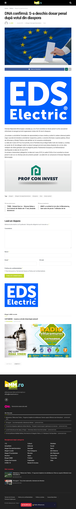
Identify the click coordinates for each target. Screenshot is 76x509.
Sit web (41, 260)
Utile (51, 460)
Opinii (29, 455)
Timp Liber (53, 458)
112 (6, 443)
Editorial (30, 446)
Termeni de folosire (10, 497)
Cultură (30, 443)
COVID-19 (8, 463)
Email (7, 260)
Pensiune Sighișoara (10, 499)
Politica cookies (40, 497)
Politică (11, 8)
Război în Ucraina (33, 463)
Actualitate (8, 446)
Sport (52, 448)
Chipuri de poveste (10, 460)
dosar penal (47, 196)
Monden (30, 453)
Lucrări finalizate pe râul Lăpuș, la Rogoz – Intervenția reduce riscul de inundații (26, 429)
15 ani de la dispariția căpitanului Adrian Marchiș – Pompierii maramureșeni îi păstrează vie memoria (32, 426)
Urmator (17, 364)
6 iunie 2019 (20, 23)
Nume (7, 252)
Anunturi (7, 455)
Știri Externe (54, 451)
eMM (11, 23)
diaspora (35, 196)
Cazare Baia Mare (52, 497)
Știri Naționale (54, 453)
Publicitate (31, 460)
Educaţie (30, 448)
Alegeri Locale (9, 451)
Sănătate (53, 443)
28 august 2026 (39, 422)
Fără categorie (32, 451)
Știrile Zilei (53, 455)
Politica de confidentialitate (14, 268)
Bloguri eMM (9, 458)
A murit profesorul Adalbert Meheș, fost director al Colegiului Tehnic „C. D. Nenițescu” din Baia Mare (31, 433)
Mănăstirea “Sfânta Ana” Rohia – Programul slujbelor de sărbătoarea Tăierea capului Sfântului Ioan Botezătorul (34, 417)
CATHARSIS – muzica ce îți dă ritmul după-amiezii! (21, 319)
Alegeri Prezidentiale (11, 453)
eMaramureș (9, 321)
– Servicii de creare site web (18, 406)
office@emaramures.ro (11, 394)
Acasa (6, 8)
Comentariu (8, 228)
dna (41, 196)
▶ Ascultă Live (26, 504)
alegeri (11, 196)
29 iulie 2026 (17, 321)
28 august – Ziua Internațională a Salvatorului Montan (20, 422)
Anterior (9, 364)
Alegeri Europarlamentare (21, 8)
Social (52, 446)
